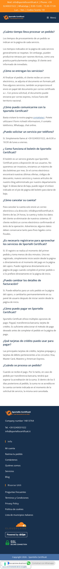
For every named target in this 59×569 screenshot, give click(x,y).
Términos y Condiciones (16, 497)
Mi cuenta (10, 448)
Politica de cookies (14, 509)
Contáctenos (11, 459)
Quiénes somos (12, 465)
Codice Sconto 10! (36, 9)
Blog (7, 476)
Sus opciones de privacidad (18, 563)
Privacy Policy (12, 503)
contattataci (39, 117)
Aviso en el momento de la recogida (14, 567)
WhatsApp (23, 6)
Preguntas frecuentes (15, 492)
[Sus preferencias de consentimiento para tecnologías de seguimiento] (5, 564)
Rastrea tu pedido (13, 454)
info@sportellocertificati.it (18, 431)
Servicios (9, 471)
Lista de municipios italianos (19, 514)
